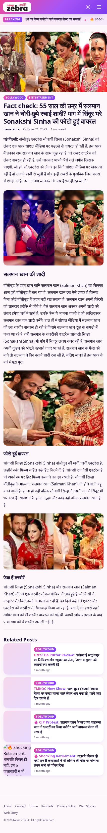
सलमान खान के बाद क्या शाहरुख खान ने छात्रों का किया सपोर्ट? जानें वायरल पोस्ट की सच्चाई (67, 731)
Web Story (10, 817)
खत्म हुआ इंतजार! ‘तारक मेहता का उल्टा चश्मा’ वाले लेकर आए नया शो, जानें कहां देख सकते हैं (67, 697)
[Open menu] (99, 7)
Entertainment (41, 97)
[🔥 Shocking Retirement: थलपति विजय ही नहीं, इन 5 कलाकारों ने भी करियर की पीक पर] (17, 764)
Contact (20, 810)
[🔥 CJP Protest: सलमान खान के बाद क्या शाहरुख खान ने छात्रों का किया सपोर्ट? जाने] (17, 730)
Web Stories (87, 810)
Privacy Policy (66, 810)
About (7, 810)
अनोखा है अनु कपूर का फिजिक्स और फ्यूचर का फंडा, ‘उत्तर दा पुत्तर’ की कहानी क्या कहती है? (66, 664)
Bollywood (14, 97)
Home (33, 810)
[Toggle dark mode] (88, 7)
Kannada (47, 810)
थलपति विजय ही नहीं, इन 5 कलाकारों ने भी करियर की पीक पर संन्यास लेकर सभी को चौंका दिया (66, 765)
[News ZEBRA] (42, 7)
